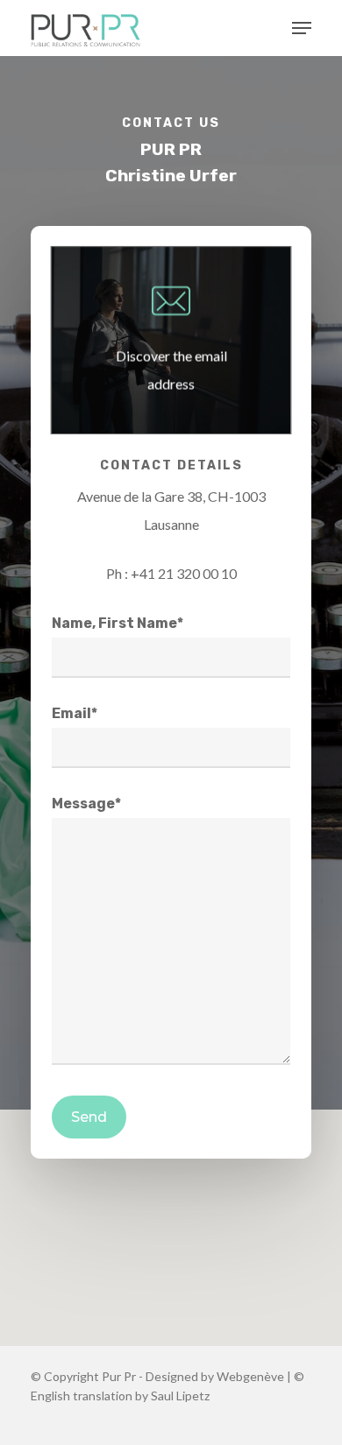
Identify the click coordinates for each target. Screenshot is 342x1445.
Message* (86, 803)
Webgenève (250, 1376)
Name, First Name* (117, 623)
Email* (74, 713)
